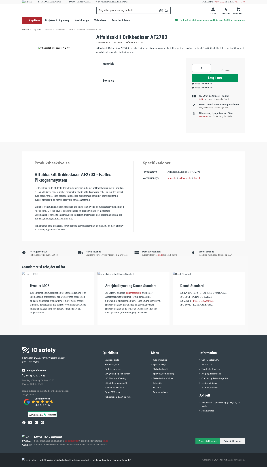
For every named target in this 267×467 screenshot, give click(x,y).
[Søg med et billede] (161, 10)
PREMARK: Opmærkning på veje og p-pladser (220, 404)
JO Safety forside (209, 387)
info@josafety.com (36, 370)
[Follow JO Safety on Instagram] (36, 422)
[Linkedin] (30, 422)
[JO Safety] (39, 403)
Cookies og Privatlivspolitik (214, 378)
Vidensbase (100, 20)
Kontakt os (206, 364)
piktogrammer (72, 440)
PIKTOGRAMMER (203, 301)
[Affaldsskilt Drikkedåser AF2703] (54, 48)
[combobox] (133, 10)
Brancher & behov (121, 20)
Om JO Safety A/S (210, 360)
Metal (197, 178)
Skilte (201, 99)
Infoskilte (172, 178)
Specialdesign (81, 20)
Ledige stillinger (209, 383)
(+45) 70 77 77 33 (35, 375)
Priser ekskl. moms (208, 441)
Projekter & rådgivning (57, 20)
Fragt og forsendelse (211, 373)
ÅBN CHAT (220, 2)
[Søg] (166, 10)
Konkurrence (207, 410)
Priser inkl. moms (232, 441)
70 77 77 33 (240, 2)
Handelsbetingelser (210, 369)
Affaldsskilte (185, 178)
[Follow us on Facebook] (24, 422)
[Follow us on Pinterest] (42, 422)
